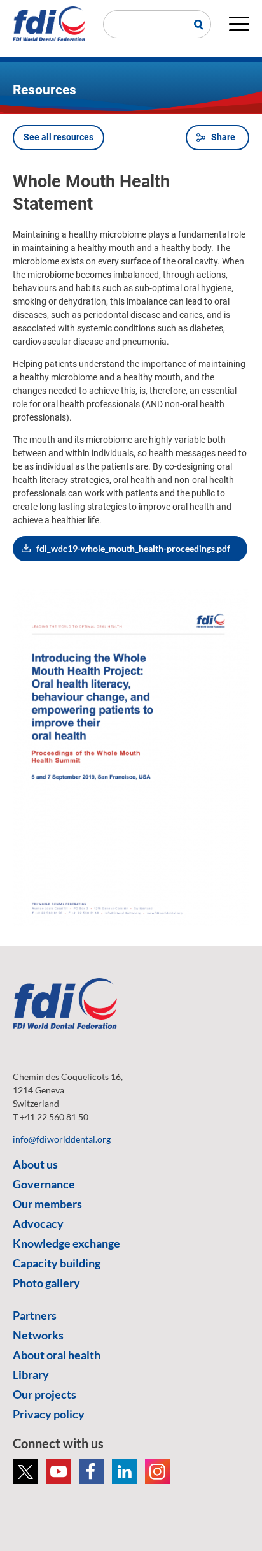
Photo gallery (46, 1283)
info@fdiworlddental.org (62, 1139)
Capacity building (56, 1263)
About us (35, 1164)
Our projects (44, 1394)
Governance (44, 1184)
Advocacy (38, 1223)
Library (31, 1374)
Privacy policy (49, 1414)
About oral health (56, 1355)
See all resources (58, 137)
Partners (35, 1315)
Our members (47, 1204)
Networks (38, 1335)
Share (223, 137)
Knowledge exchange (66, 1243)
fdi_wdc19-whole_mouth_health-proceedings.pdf (133, 548)
